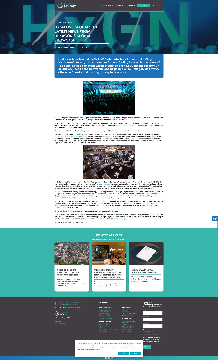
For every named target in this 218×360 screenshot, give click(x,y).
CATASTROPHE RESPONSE (129, 313)
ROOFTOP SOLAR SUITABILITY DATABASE (105, 314)
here (83, 201)
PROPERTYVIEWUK (128, 326)
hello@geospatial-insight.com (73, 307)
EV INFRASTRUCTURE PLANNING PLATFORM (105, 311)
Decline (135, 353)
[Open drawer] (214, 218)
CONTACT (143, 5)
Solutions (106, 5)
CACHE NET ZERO (104, 326)
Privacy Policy (58, 321)
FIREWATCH (125, 312)
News (70, 22)
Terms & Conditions (59, 323)
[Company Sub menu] (134, 5)
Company (129, 5)
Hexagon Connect (103, 184)
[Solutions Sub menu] (112, 5)
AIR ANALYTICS (103, 333)
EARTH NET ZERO (104, 324)
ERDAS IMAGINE (69, 198)
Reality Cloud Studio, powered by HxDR (69, 136)
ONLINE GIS (125, 324)
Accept (123, 353)
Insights (119, 5)
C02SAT (101, 328)
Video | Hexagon (120, 219)
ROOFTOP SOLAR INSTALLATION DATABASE (106, 317)
